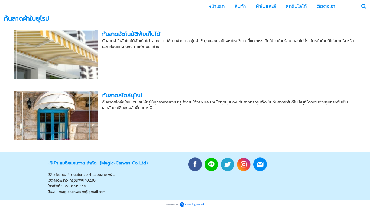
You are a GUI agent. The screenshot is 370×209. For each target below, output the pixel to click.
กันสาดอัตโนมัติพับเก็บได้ (131, 34)
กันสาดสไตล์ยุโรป (122, 95)
